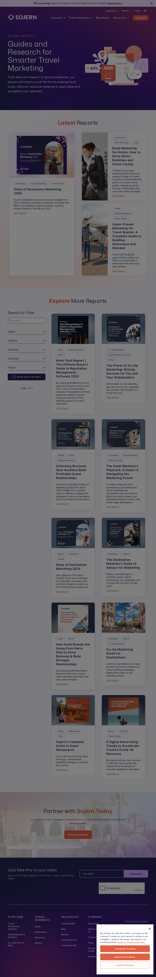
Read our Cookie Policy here (131, 942)
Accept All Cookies (125, 948)
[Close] (149, 928)
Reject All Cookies (125, 957)
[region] (125, 949)
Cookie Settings (125, 965)
